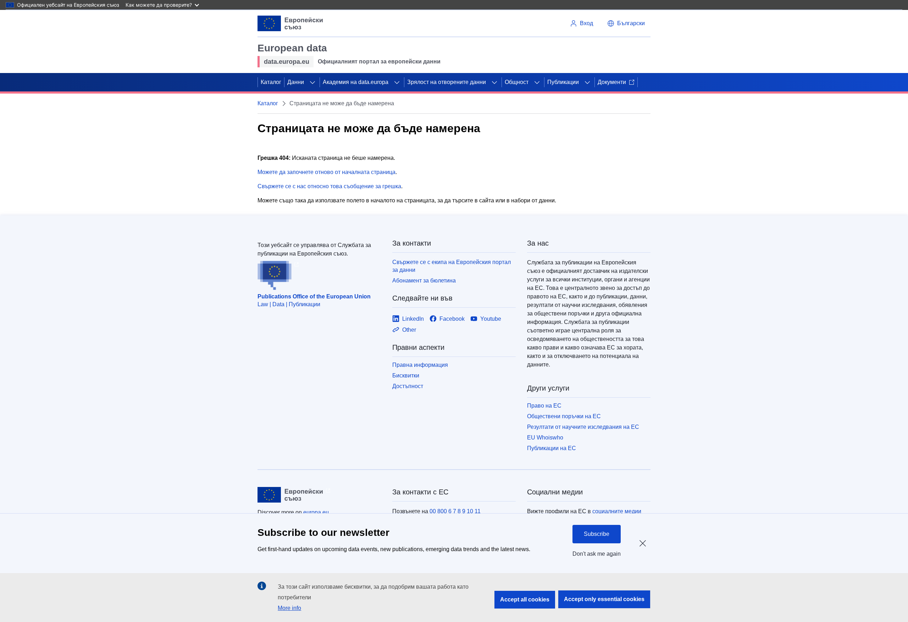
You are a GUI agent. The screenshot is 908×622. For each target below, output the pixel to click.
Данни (295, 82)
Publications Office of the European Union (314, 296)
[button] (626, 23)
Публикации (563, 82)
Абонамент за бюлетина (424, 281)
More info (289, 608)
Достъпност (407, 386)
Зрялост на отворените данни (446, 82)
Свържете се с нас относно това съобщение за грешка (329, 186)
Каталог (271, 82)
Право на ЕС (544, 406)
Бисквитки (405, 375)
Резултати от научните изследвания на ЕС (583, 427)
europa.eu (316, 512)
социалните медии (616, 511)
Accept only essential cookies (604, 599)
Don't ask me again (596, 554)
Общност (516, 82)
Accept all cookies (524, 599)
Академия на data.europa (355, 82)
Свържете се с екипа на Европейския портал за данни (451, 266)
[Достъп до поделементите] (312, 82)
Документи (612, 82)
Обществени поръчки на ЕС (564, 416)
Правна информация (420, 365)
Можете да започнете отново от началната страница (326, 172)
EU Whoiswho (545, 438)
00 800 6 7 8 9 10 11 (455, 511)
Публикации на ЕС (551, 448)
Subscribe (596, 534)
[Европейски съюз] (290, 23)
